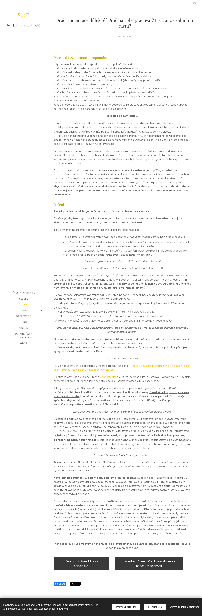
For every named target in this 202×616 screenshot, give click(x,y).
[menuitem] (23, 293)
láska (67, 275)
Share (62, 584)
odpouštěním (108, 377)
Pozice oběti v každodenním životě (92, 369)
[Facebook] (194, 3)
